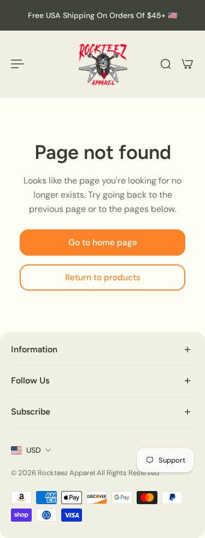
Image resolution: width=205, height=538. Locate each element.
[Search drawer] (166, 64)
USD (33, 450)
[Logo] (102, 64)
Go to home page (102, 242)
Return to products (102, 277)
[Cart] (187, 64)
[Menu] (17, 64)
